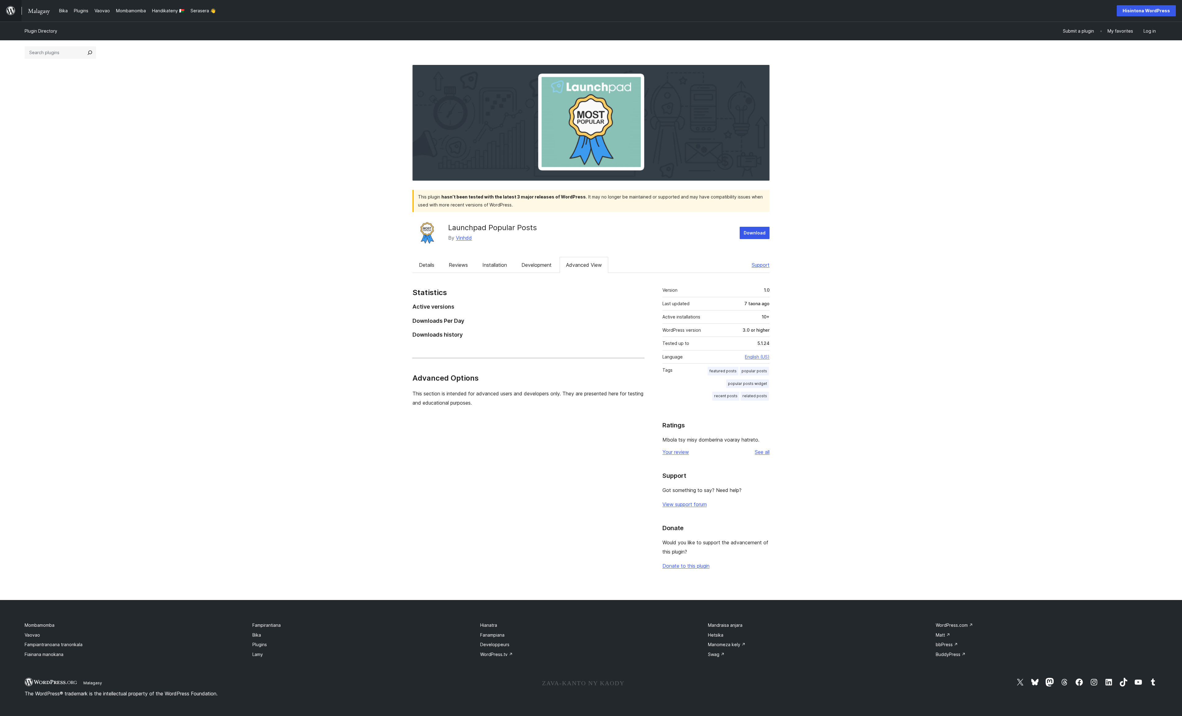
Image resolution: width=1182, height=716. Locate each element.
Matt (943, 635)
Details (426, 265)
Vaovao (32, 635)
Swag (716, 654)
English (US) (757, 356)
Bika (256, 635)
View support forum (684, 504)
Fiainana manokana (44, 654)
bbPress (947, 644)
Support (761, 265)
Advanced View (584, 265)
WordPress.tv (496, 654)
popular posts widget (747, 383)
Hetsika (715, 635)
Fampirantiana (266, 625)
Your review (675, 452)
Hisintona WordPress (1146, 10)
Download (755, 232)
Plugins (259, 644)
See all (762, 452)
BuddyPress (951, 654)
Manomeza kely (727, 644)
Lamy (257, 654)
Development (536, 265)
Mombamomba (39, 625)
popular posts (754, 371)
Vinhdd (464, 238)
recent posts (726, 396)
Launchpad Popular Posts (492, 227)
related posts (754, 396)
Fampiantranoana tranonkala (53, 644)
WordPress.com (954, 625)
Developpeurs (494, 644)
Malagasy (92, 682)
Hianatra (488, 625)
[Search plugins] (90, 52)
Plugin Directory (41, 31)
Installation (494, 265)
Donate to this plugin (686, 566)
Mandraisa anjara (725, 625)
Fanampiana (492, 635)
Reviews (458, 265)
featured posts (723, 371)
